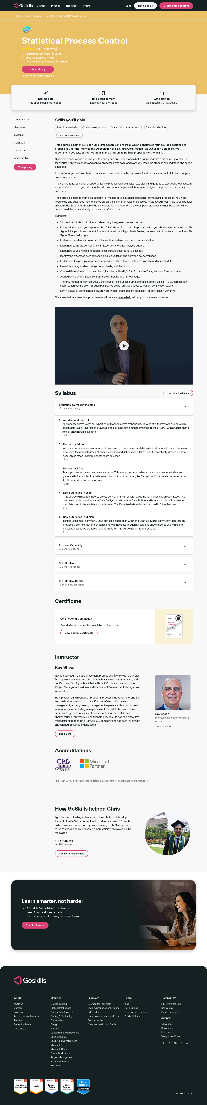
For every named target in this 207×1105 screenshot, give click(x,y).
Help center (167, 1032)
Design (54, 1024)
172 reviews (49, 48)
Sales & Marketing (60, 1061)
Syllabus (19, 134)
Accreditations (22, 158)
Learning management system (103, 1008)
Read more (65, 733)
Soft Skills (56, 1065)
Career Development (62, 1012)
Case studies (131, 1008)
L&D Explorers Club (171, 1003)
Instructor (19, 150)
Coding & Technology (62, 1016)
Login (128, 5)
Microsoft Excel (59, 1045)
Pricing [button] (87, 5)
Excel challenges (170, 1012)
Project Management (61, 1057)
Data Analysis (58, 1020)
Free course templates (136, 1012)
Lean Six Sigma (33, 16)
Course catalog (59, 1003)
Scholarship (167, 1008)
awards (35, 1016)
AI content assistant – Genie (102, 1024)
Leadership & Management (65, 1032)
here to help (124, 297)
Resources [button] (72, 5)
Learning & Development (63, 1040)
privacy (27, 1024)
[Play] (124, 345)
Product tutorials (133, 1016)
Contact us (166, 1024)
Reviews (18, 1020)
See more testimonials (71, 853)
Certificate (20, 142)
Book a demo (145, 5)
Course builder (95, 1020)
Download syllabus (178, 393)
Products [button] (56, 5)
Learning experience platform (103, 1016)
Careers (18, 1008)
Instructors (19, 1012)
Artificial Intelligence (61, 1008)
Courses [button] (41, 5)
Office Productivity (60, 1053)
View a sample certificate (79, 633)
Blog (127, 1003)
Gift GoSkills (20, 1028)
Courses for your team (99, 1003)
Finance (55, 1028)
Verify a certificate (170, 1036)
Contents (21, 119)
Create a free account (176, 5)
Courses (50, 16)
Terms (17, 1024)
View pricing (38, 69)
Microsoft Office (59, 1049)
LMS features (94, 1012)
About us (18, 1003)
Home (17, 16)
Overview (19, 127)
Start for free (33, 925)
